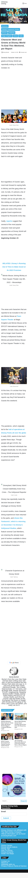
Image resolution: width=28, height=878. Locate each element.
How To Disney (7, 850)
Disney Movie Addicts (9, 847)
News (15, 36)
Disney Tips (5, 849)
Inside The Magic (7, 854)
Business (5, 26)
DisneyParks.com (9, 836)
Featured (11, 32)
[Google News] (14, 662)
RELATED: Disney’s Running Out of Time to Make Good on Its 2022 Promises (14, 266)
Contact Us (5, 861)
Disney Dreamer (7, 852)
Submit (6, 818)
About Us (4, 863)
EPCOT (4, 32)
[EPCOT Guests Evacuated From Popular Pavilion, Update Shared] (7, 736)
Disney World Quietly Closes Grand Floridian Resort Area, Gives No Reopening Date (20, 724)
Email (3, 811)
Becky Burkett (6, 52)
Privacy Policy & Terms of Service (14, 866)
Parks (21, 36)
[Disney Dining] (5, 3)
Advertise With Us (8, 864)
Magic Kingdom (7, 36)
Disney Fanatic (6, 845)
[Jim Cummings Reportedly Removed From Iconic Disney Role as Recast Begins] (21, 736)
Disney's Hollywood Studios (10, 29)
